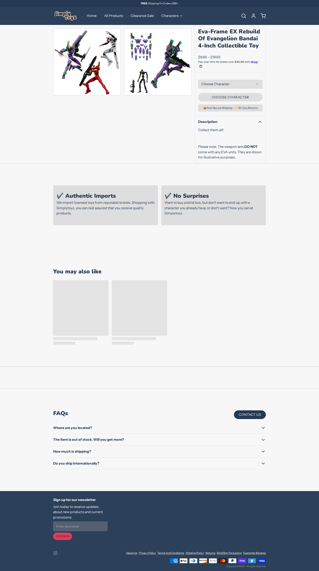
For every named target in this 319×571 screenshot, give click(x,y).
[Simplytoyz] (66, 16)
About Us (131, 553)
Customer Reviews (254, 553)
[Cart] (262, 15)
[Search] (242, 15)
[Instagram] (55, 553)
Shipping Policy (195, 553)
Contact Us (250, 415)
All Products (113, 16)
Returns (210, 553)
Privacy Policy (147, 553)
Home (92, 16)
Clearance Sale (142, 16)
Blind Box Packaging (229, 553)
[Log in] (252, 15)
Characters (170, 16)
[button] (230, 97)
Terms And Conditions (170, 553)
